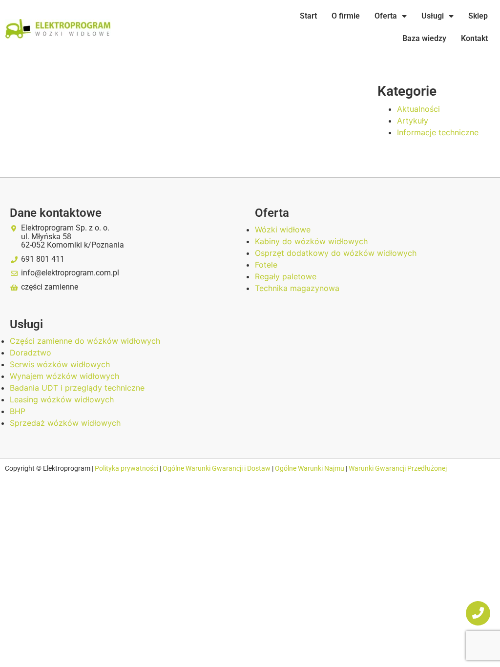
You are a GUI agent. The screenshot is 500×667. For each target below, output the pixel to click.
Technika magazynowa (297, 288)
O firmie (346, 16)
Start (308, 16)
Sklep (478, 16)
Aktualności (418, 109)
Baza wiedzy (424, 38)
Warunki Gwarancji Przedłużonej (398, 468)
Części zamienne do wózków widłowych (85, 341)
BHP (17, 411)
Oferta (386, 16)
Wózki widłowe (283, 229)
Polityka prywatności (127, 468)
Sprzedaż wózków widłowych (65, 423)
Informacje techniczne (438, 132)
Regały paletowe (285, 276)
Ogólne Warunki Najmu (309, 468)
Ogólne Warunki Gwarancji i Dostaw (217, 468)
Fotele (266, 265)
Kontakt (474, 38)
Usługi (432, 16)
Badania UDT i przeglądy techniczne (77, 388)
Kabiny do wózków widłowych (311, 241)
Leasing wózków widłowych (62, 399)
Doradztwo (30, 352)
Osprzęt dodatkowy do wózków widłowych (336, 253)
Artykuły (412, 120)
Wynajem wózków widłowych (64, 376)
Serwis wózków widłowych (60, 364)
